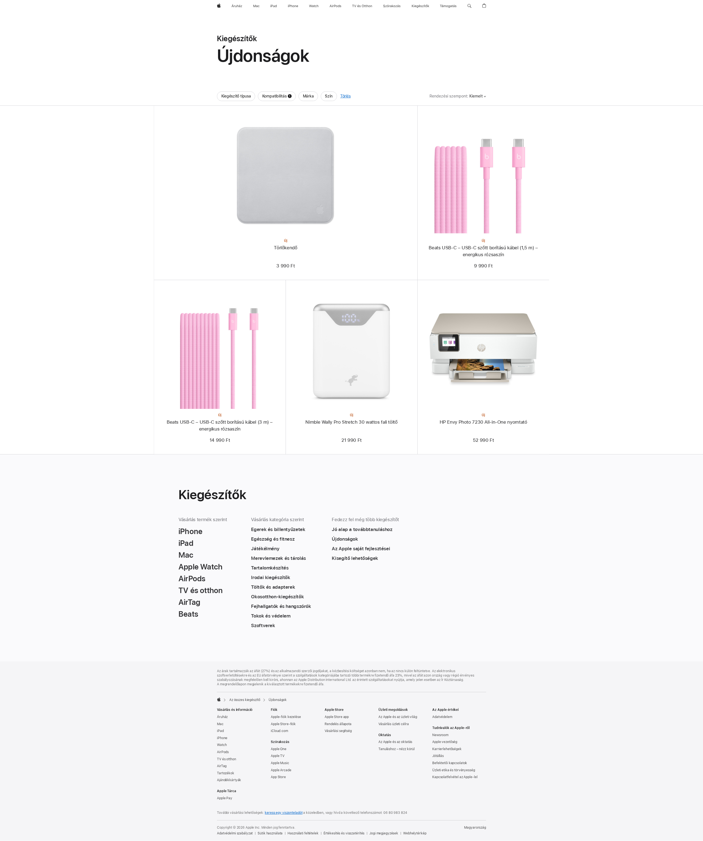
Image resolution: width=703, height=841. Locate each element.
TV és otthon (226, 759)
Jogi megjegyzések (383, 833)
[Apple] (219, 699)
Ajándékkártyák (229, 780)
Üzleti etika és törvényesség (453, 770)
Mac (220, 724)
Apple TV (277, 756)
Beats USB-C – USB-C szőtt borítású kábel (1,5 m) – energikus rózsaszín (483, 251)
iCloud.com (279, 731)
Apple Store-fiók (283, 724)
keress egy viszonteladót (283, 813)
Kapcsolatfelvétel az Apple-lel (454, 777)
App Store (278, 777)
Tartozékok (225, 773)
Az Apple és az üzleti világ (397, 717)
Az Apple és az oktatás (395, 742)
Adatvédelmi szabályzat (235, 833)
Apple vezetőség (444, 742)
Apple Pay (224, 798)
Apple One (278, 749)
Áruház (222, 717)
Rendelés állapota (338, 724)
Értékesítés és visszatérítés (344, 833)
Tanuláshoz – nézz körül (396, 749)
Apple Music (280, 763)
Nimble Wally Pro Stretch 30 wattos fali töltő (351, 422)
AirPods (223, 752)
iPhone (222, 738)
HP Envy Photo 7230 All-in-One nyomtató (483, 422)
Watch (222, 745)
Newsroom (440, 735)
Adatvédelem (442, 717)
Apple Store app (337, 717)
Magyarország (475, 827)
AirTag (222, 766)
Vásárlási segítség (338, 731)
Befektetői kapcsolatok (449, 763)
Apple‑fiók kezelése (286, 717)
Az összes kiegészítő (244, 700)
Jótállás (438, 756)
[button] (469, 6)
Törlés (345, 96)
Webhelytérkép (414, 833)
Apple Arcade (281, 770)
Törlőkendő (285, 247)
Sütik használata (270, 833)
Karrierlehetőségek (447, 749)
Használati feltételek (303, 833)
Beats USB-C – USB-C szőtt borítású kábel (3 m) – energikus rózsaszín (220, 425)
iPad (220, 731)
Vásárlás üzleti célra (393, 724)
